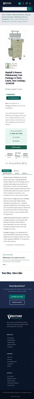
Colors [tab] (17, 173)
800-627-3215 (17, 134)
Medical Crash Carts (18, 14)
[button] (24, 56)
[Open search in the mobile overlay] (17, 9)
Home (3, 14)
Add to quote (16, 147)
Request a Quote (17, 302)
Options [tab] (24, 173)
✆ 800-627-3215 (15, 396)
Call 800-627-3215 (17, 297)
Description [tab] (6, 171)
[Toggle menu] (30, 3)
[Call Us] (19, 3)
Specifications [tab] (7, 173)
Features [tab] (16, 171)
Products (8, 14)
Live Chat (17, 137)
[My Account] (23, 3)
